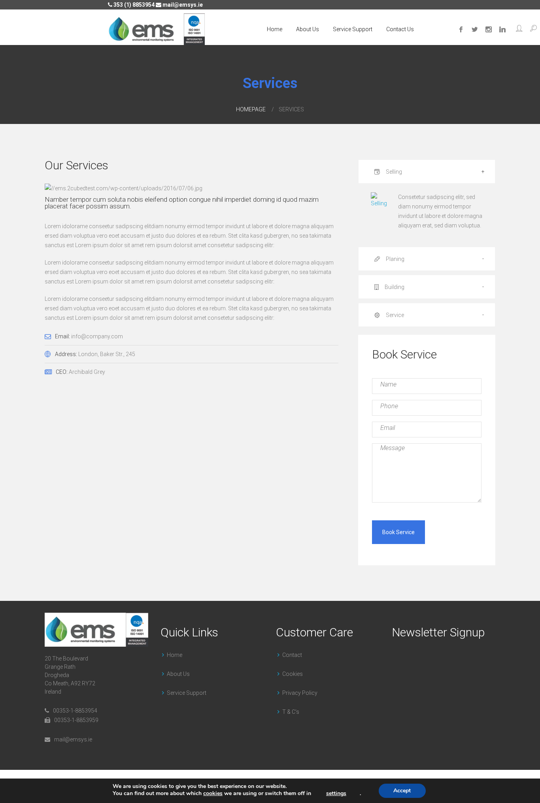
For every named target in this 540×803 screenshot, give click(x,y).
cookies (213, 793)
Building (393, 287)
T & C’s (290, 712)
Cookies (292, 674)
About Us (307, 29)
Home (274, 29)
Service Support (352, 29)
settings (336, 793)
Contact (292, 655)
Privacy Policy (299, 693)
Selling (393, 172)
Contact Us (400, 29)
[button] (519, 29)
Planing (394, 259)
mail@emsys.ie (182, 5)
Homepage (251, 109)
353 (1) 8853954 (133, 5)
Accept (402, 790)
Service (394, 315)
